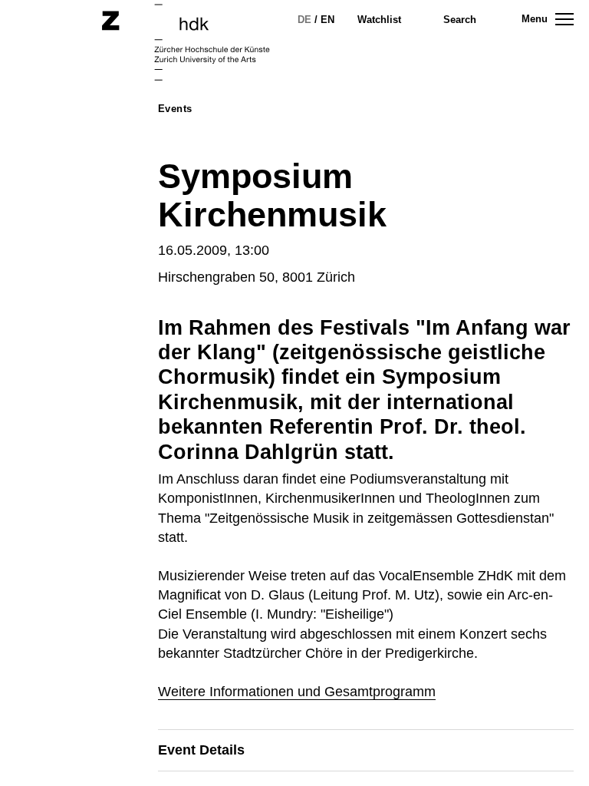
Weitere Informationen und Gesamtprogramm (297, 691)
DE (304, 19)
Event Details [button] (201, 750)
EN (327, 19)
